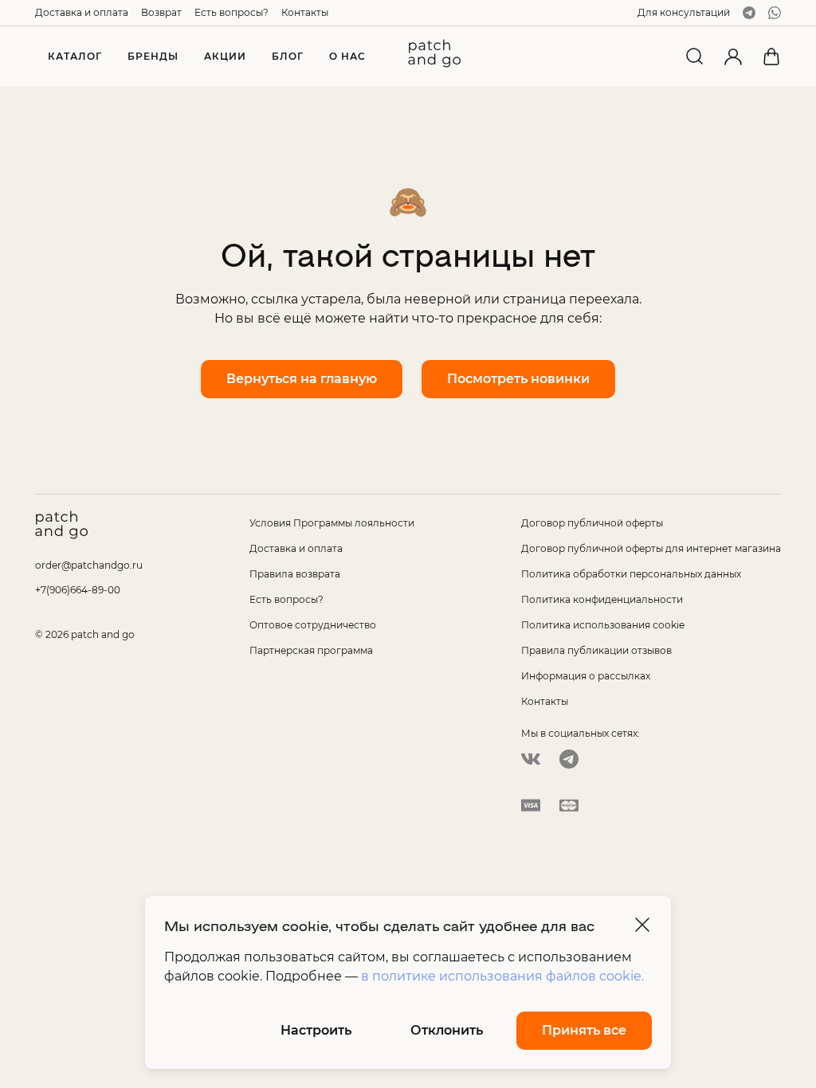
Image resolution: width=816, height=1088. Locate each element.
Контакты (304, 12)
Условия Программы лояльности (331, 523)
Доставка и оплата (81, 12)
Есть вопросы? (231, 12)
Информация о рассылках (585, 676)
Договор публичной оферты (592, 523)
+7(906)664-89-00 (77, 590)
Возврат (161, 12)
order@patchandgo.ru (89, 565)
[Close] (642, 924)
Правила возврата (294, 574)
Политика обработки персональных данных (631, 574)
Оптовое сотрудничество (312, 625)
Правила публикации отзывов (596, 650)
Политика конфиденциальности (602, 599)
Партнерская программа (311, 650)
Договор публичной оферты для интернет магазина (651, 548)
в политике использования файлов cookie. (502, 976)
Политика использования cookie (603, 625)
